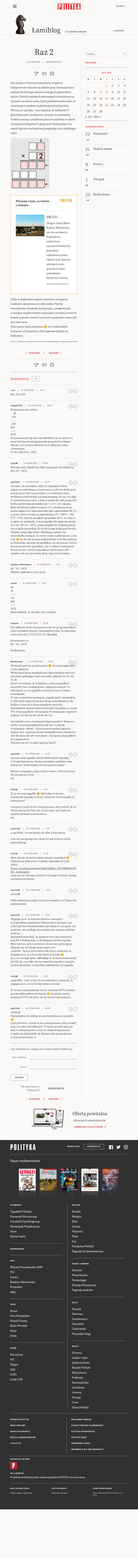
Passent (76, 1309)
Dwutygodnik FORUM (19, 1488)
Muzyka (76, 1216)
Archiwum (78, 1387)
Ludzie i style (80, 1358)
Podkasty (77, 1377)
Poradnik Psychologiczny (25, 1221)
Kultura (76, 1205)
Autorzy (77, 1392)
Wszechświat (80, 1275)
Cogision (19, 1493)
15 (106, 98)
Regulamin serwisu (81, 1419)
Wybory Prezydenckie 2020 (26, 1267)
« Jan (88, 116)
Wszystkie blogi (81, 1334)
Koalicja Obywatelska (22, 1282)
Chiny (13, 1335)
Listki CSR (16, 1379)
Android (19, 1473)
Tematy (76, 1397)
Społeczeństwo (81, 1362)
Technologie (79, 1280)
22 (106, 105)
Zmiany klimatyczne (84, 1285)
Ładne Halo (28, 1493)
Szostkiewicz (80, 1319)
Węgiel (14, 1364)
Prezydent (16, 1287)
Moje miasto (79, 1372)
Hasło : (23, 1067)
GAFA (13, 1374)
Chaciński (78, 1324)
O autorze (118, 31)
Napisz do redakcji (20, 1431)
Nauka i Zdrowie (80, 1264)
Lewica (14, 1277)
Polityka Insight (59, 1488)
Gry (74, 1241)
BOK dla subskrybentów (23, 1437)
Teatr (75, 1236)
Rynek (13, 1348)
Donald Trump (18, 1321)
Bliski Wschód (18, 1325)
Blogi (75, 1303)
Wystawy (77, 1231)
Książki (76, 1211)
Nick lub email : (19, 1057)
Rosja (13, 1331)
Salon (13, 1231)
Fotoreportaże (80, 1382)
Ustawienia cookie (80, 1443)
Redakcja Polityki (19, 1419)
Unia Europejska (20, 1316)
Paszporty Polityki (83, 1246)
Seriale (76, 1226)
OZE (12, 1369)
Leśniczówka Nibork (102, 1488)
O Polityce (15, 1443)
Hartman (77, 1314)
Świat (13, 1304)
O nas (75, 1402)
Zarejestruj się (56, 1088)
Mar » (97, 116)
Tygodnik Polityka (21, 1211)
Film (75, 1221)
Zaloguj (120, 6)
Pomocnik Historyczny (23, 1216)
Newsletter (73, 1146)
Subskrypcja (94, 1146)
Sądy (13, 1292)
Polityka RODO (79, 1437)
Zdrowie (77, 1270)
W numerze (16, 1205)
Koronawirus (17, 1249)
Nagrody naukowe (82, 1290)
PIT (12, 1359)
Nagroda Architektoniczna (87, 1251)
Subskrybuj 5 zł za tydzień (88, 1127)
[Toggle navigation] (15, 6)
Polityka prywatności (83, 1431)
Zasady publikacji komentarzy (87, 1425)
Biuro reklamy (17, 1425)
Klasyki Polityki (81, 1367)
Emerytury (16, 1354)
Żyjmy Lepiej (17, 1236)
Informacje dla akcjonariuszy (87, 1449)
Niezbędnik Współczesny (25, 1226)
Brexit (14, 1311)
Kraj (12, 1261)
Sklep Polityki (80, 1407)
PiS (12, 1272)
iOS (11, 1473)
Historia (77, 1352)
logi (13, 390)
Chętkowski (79, 1329)
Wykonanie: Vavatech (59, 1493)
